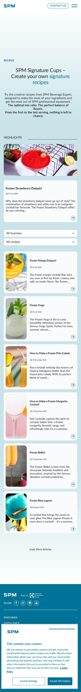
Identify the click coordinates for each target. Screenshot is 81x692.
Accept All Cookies (60, 681)
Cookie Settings (28, 681)
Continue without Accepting (62, 629)
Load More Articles (40, 549)
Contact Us (58, 6)
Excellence (12, 623)
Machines (11, 617)
